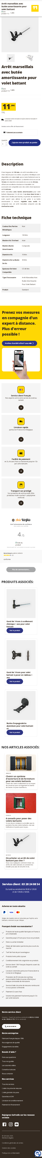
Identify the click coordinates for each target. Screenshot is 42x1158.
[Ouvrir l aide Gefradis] (37, 1153)
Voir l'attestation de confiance (21, 524)
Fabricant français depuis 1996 (13, 1038)
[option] (10, 58)
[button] (19, 132)
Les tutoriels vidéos (9, 1065)
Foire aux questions (9, 1057)
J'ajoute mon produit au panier (24, 142)
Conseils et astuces (9, 1069)
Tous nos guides (8, 1061)
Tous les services (8, 1084)
